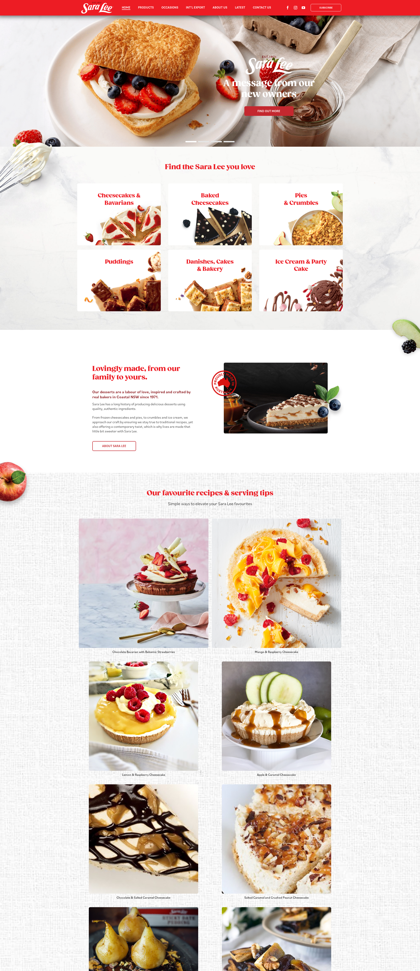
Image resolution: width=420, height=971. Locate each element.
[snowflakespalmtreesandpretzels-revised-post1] (143, 663)
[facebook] (287, 7)
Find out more (268, 111)
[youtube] (303, 7)
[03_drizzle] (143, 786)
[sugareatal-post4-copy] (143, 909)
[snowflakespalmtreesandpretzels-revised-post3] (276, 663)
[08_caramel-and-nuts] (276, 786)
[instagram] (295, 7)
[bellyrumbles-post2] (276, 909)
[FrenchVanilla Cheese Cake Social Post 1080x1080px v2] (276, 520)
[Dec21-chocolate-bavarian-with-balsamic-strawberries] (143, 520)
